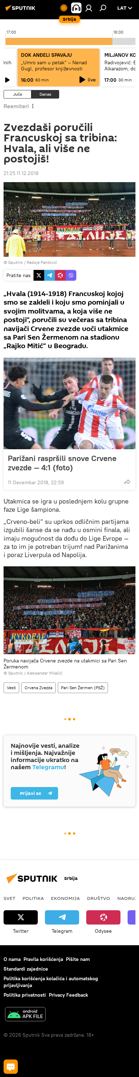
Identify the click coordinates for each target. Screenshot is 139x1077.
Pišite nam (78, 959)
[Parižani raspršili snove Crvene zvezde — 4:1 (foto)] (69, 403)
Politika (33, 898)
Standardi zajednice (26, 969)
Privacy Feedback (68, 995)
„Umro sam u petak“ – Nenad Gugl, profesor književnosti (54, 65)
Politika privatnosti (25, 995)
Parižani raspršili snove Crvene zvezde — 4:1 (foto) (62, 463)
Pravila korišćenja (43, 959)
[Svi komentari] (11, 1067)
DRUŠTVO (98, 898)
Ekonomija (65, 898)
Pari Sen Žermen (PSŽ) (83, 687)
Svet (9, 898)
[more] (127, 482)
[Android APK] (25, 1015)
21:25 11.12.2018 (21, 173)
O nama (12, 959)
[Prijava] (89, 8)
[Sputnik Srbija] (21, 10)
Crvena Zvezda (38, 687)
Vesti (11, 687)
